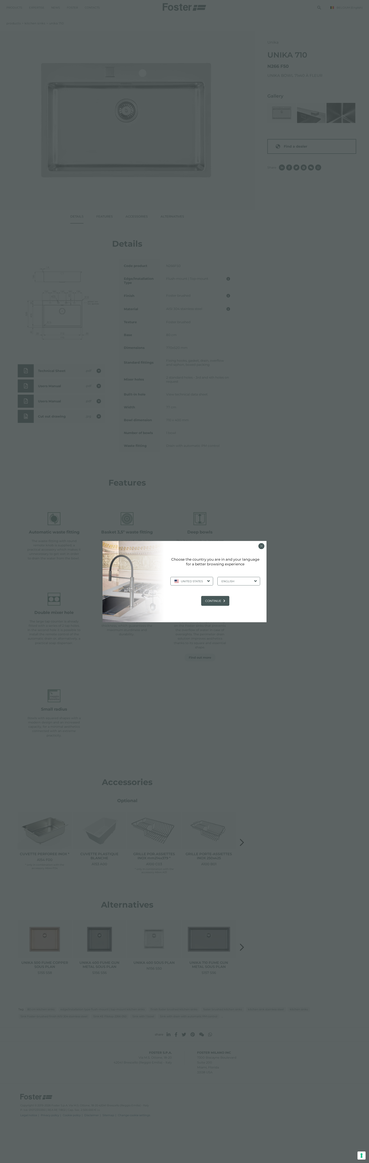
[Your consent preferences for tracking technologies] (361, 1155)
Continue (213, 601)
